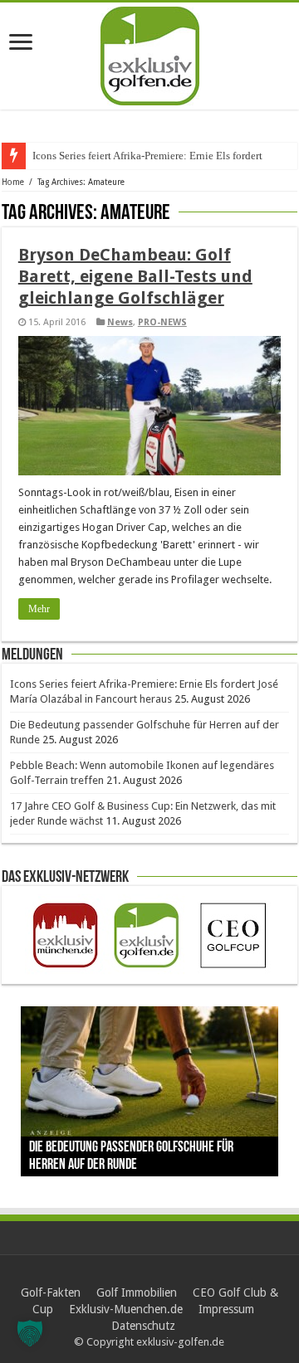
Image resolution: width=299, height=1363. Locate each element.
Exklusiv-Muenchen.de (126, 1309)
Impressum (226, 1309)
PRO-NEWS (162, 322)
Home (13, 182)
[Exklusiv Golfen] (149, 53)
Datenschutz (143, 1325)
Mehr (39, 609)
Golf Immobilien (136, 1292)
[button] (30, 1333)
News (120, 322)
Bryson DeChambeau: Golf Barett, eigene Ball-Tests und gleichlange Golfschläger (135, 276)
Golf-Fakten (51, 1292)
